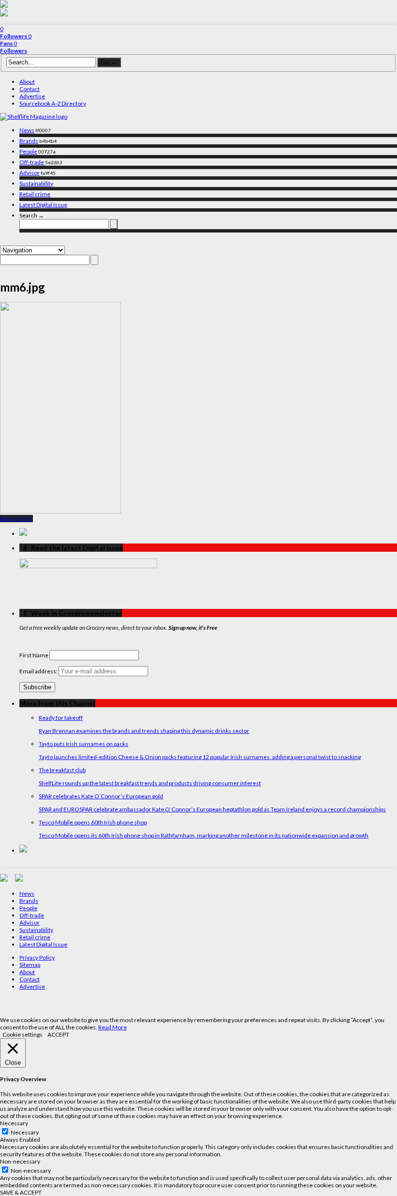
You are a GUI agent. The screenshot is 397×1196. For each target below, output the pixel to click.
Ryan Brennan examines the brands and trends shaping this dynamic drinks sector (144, 730)
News (26, 130)
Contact (29, 89)
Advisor (29, 172)
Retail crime (34, 194)
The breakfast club (62, 770)
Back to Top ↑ (16, 518)
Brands (28, 140)
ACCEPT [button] (58, 1034)
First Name (33, 655)
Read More (112, 1027)
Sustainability (36, 183)
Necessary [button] (14, 1123)
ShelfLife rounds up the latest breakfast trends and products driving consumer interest (150, 783)
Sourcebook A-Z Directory (52, 103)
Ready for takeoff (61, 717)
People (28, 151)
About (27, 81)
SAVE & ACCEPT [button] (21, 1192)
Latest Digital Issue (43, 204)
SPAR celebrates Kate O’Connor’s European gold (101, 796)
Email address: (39, 671)
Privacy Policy (37, 957)
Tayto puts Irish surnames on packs (83, 743)
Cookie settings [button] (22, 1034)
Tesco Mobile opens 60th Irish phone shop (93, 822)
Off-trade (31, 162)
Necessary (25, 1132)
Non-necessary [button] (20, 1161)
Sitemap (29, 964)
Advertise (32, 96)
